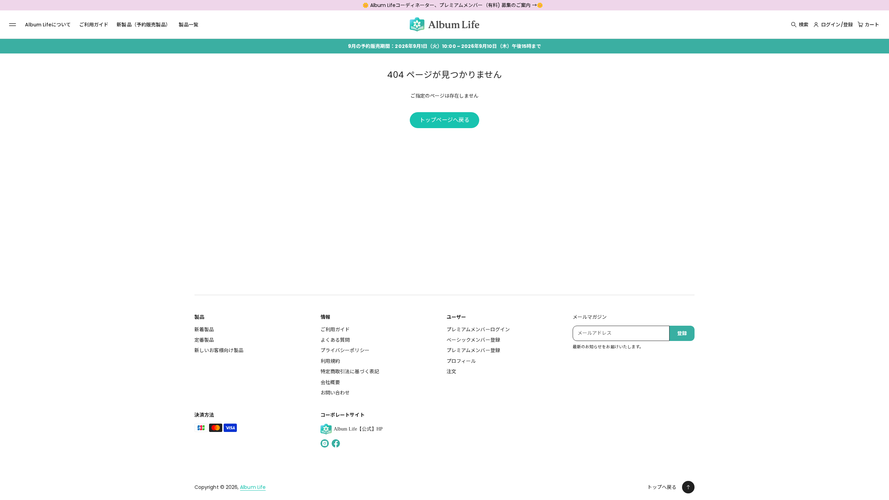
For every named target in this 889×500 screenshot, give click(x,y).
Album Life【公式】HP (358, 429)
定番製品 (204, 339)
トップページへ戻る (444, 120)
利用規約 (330, 361)
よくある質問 (335, 339)
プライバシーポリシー (345, 350)
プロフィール (461, 361)
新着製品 (204, 329)
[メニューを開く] (12, 24)
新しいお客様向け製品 (218, 350)
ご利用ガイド (93, 24)
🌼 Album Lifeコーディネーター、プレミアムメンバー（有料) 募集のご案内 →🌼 (453, 5)
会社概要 (330, 382)
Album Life (253, 487)
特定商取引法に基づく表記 (350, 371)
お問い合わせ (335, 392)
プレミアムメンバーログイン (478, 329)
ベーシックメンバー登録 (473, 339)
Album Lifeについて (48, 24)
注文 (451, 371)
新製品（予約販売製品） (144, 24)
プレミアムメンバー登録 (473, 350)
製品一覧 (188, 24)
